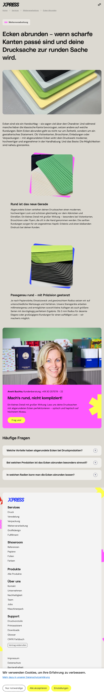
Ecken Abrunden (49, 10)
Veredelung (13, 516)
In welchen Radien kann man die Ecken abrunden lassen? (41, 475)
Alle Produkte (15, 573)
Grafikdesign (14, 530)
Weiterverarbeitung (31, 10)
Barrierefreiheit (15, 667)
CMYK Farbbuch (16, 639)
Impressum (13, 658)
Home (5, 10)
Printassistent (15, 625)
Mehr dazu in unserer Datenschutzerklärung (26, 677)
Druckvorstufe (15, 621)
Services (15, 10)
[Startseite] (52, 500)
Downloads (13, 630)
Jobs (10, 604)
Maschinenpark (15, 608)
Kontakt (12, 586)
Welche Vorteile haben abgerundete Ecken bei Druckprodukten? (45, 450)
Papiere (11, 551)
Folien (11, 556)
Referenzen (13, 547)
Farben (11, 560)
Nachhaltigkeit (15, 595)
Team (10, 599)
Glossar (12, 634)
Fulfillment (13, 534)
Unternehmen (15, 590)
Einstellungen (61, 688)
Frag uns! (16, 420)
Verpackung (14, 521)
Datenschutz (14, 662)
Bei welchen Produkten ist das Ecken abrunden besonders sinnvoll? (47, 462)
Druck (11, 512)
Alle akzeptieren (38, 688)
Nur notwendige (14, 688)
